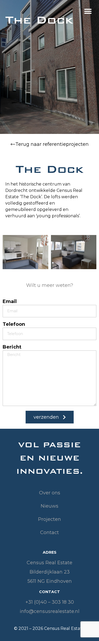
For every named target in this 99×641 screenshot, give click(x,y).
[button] (88, 11)
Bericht (12, 347)
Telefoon (14, 324)
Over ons (49, 493)
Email (10, 301)
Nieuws (49, 506)
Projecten (49, 519)
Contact (49, 532)
